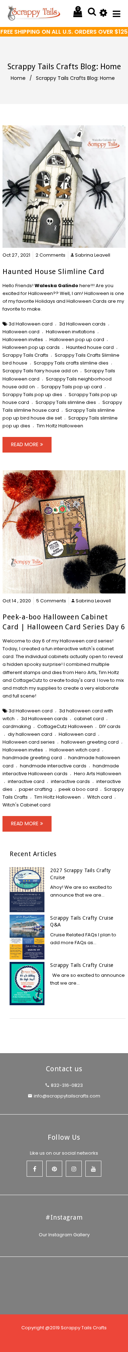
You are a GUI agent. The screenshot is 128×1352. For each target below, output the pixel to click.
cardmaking (16, 726)
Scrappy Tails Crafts (25, 355)
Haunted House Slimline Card (53, 271)
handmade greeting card (32, 757)
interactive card (26, 781)
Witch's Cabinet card (26, 804)
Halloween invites (22, 339)
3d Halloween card (31, 324)
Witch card (99, 797)
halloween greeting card (90, 742)
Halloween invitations (70, 331)
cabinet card (89, 718)
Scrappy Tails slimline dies (66, 402)
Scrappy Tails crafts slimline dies (71, 363)
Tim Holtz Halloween (60, 425)
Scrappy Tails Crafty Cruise (81, 965)
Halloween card (20, 331)
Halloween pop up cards (31, 347)
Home (18, 78)
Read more (24, 444)
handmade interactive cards (53, 765)
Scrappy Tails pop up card (71, 386)
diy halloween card (30, 734)
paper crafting (35, 789)
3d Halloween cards (82, 324)
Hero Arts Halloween (97, 773)
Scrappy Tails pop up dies (32, 394)
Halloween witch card (74, 749)
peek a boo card (78, 789)
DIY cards (110, 726)
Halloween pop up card (76, 339)
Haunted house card (90, 347)
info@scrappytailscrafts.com (67, 1096)
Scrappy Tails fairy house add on (40, 370)
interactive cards (70, 781)
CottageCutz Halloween (65, 726)
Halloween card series (28, 742)
